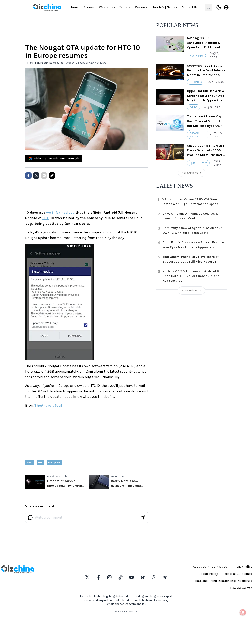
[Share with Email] (44, 175)
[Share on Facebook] (28, 175)
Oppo (193, 107)
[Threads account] (153, 577)
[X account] (87, 577)
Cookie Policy (208, 574)
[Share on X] (36, 175)
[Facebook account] (98, 577)
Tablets (125, 7)
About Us (199, 566)
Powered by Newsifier (126, 611)
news (30, 462)
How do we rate (241, 588)
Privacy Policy (242, 566)
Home (74, 7)
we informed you (60, 212)
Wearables (107, 7)
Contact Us (189, 7)
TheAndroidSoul (48, 405)
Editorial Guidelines (237, 574)
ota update (54, 462)
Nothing (196, 55)
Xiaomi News (195, 134)
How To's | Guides (164, 7)
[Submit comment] (142, 517)
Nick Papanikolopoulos (49, 62)
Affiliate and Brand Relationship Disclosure (221, 581)
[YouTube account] (131, 577)
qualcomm (198, 163)
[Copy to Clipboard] (52, 175)
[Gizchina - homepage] (47, 7)
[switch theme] (218, 7)
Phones (88, 7)
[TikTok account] (120, 577)
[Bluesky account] (142, 577)
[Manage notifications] (243, 612)
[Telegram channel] (164, 577)
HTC (45, 218)
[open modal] (226, 7)
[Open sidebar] (27, 7)
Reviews (141, 7)
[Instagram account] (109, 577)
